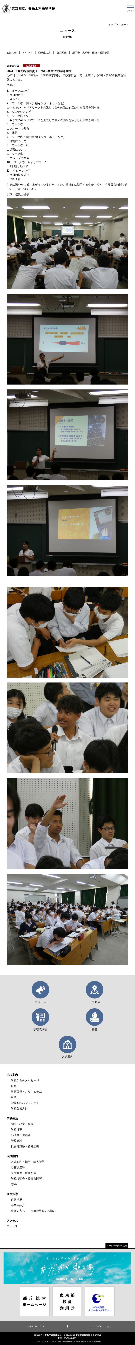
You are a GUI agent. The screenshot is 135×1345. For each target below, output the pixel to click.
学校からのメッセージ (25, 1080)
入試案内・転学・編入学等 (28, 1161)
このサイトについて (35, 1326)
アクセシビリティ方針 (99, 1326)
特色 (14, 1086)
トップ (112, 24)
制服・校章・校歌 (22, 1123)
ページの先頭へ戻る (117, 1245)
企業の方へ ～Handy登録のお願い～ (35, 1210)
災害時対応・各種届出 (25, 1146)
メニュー (130, 11)
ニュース (123, 24)
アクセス (12, 1220)
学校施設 (16, 1140)
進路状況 (16, 1199)
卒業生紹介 (18, 1205)
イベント (27, 52)
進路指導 (12, 1194)
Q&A (14, 1184)
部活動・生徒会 (21, 1135)
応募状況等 (18, 1167)
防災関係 (61, 52)
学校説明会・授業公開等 (26, 1178)
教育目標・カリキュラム (26, 1091)
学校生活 (12, 1118)
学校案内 (12, 1074)
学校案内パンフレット (25, 1102)
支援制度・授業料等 (23, 1172)
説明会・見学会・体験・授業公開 (90, 52)
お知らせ (12, 52)
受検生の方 (44, 52)
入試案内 (12, 1156)
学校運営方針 (19, 1108)
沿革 (14, 1097)
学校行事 (16, 1129)
